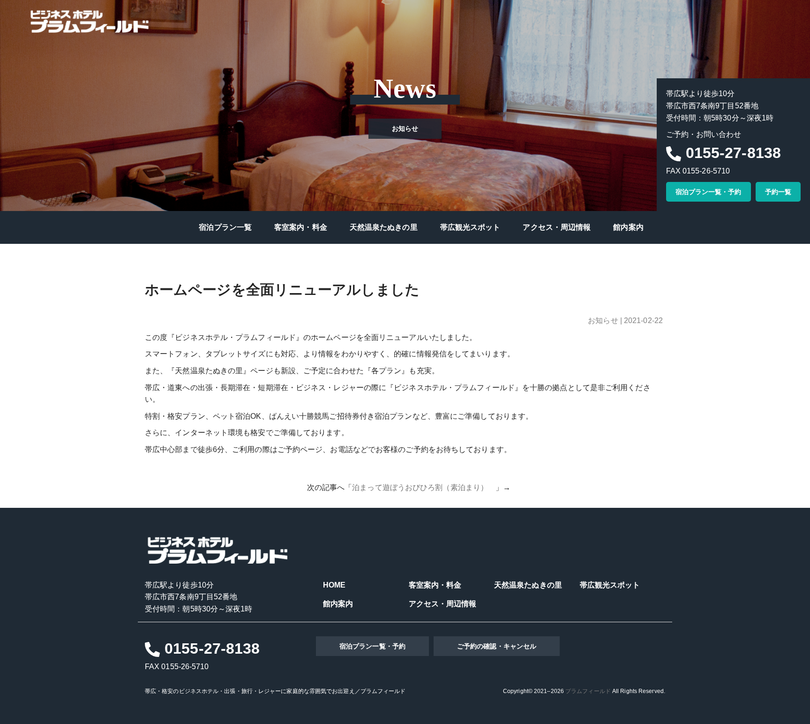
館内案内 (628, 227)
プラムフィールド (588, 691)
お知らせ (603, 320)
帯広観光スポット (470, 227)
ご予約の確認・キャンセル (496, 646)
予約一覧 (778, 192)
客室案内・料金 (300, 227)
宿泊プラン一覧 (225, 227)
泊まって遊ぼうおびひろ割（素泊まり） (423, 487)
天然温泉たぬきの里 (384, 227)
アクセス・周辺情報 (557, 227)
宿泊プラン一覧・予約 (708, 192)
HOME (334, 585)
